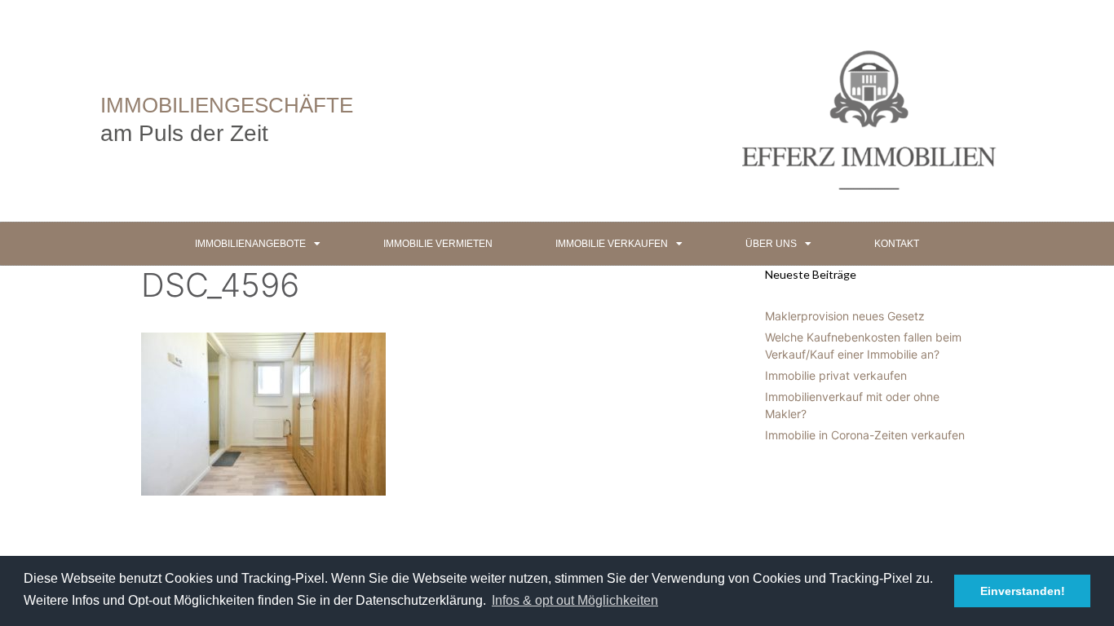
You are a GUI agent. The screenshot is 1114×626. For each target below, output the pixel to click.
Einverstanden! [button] (1022, 590)
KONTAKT (896, 243)
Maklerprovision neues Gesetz (845, 316)
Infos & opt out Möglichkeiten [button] (575, 600)
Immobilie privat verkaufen (836, 375)
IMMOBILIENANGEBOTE (250, 243)
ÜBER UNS (771, 243)
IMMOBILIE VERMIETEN (438, 243)
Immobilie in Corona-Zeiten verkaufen (865, 435)
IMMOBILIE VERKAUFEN (611, 243)
